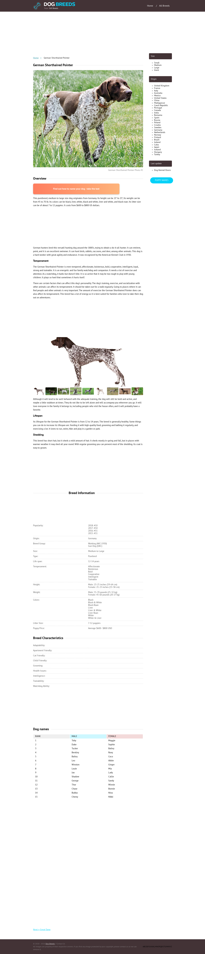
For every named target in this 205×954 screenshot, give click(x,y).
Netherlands (159, 132)
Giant (156, 70)
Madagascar (159, 103)
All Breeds (164, 6)
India (156, 113)
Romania (158, 115)
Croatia (157, 125)
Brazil (156, 140)
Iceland (157, 149)
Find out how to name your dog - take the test (76, 189)
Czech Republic (161, 105)
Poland (157, 122)
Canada (157, 110)
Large (156, 67)
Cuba (156, 144)
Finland (157, 137)
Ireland (157, 142)
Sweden (157, 127)
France (157, 88)
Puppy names (161, 180)
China (156, 100)
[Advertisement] (102, 32)
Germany (158, 130)
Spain (156, 117)
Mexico (157, 95)
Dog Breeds (50, 944)
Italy (156, 90)
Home (36, 58)
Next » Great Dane (42, 929)
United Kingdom (161, 85)
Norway (157, 135)
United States (160, 98)
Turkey (157, 154)
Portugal (158, 108)
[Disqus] (88, 831)
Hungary (158, 152)
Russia (157, 120)
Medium (158, 65)
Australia (158, 93)
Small (156, 63)
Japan (156, 147)
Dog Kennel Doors (162, 170)
